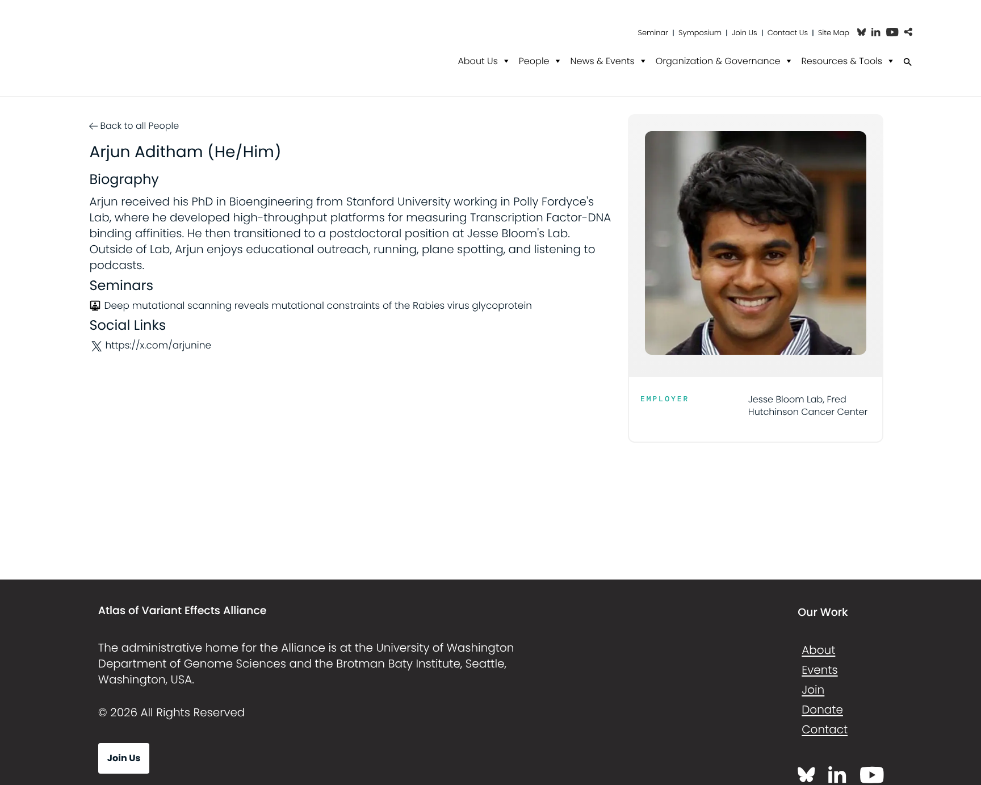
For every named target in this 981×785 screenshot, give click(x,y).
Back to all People (139, 125)
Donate (822, 709)
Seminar (653, 32)
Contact (825, 729)
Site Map (833, 32)
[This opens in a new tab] (861, 33)
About (818, 650)
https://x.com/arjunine (158, 345)
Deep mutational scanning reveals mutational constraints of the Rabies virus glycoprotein (318, 305)
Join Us (744, 32)
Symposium (700, 32)
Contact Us (788, 32)
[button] (908, 33)
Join (813, 690)
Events (819, 670)
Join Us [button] (124, 758)
